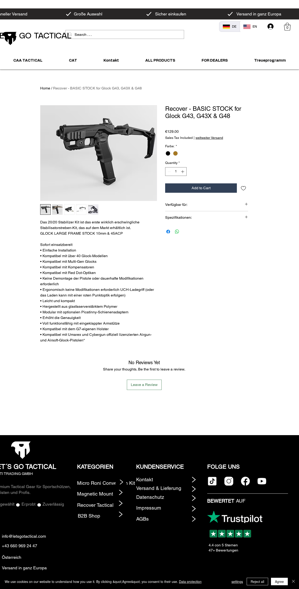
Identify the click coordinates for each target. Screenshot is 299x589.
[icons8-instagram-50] (229, 481)
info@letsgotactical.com (24, 536)
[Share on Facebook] (168, 231)
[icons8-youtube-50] (262, 481)
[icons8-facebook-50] (245, 481)
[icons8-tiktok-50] (212, 481)
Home (45, 88)
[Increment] (183, 171)
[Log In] (270, 26)
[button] (287, 26)
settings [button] (237, 581)
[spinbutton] (176, 171)
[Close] (293, 581)
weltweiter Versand (209, 138)
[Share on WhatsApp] (177, 231)
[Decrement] (169, 171)
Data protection (190, 581)
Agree (279, 581)
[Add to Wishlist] (243, 188)
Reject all (257, 581)
